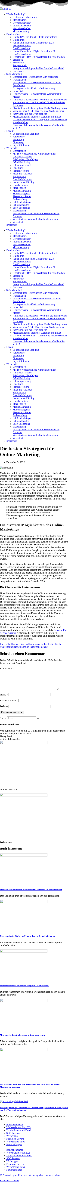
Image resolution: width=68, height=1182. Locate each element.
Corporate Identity (22, 22)
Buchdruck (18, 71)
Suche (3, 718)
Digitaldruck (19, 39)
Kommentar (7, 668)
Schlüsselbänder (21, 205)
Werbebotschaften (22, 28)
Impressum (11, 224)
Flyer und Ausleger (22, 173)
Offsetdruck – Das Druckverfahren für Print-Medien (39, 57)
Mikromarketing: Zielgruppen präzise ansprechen (22, 1035)
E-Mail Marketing (22, 162)
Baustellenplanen (14, 1124)
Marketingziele (20, 20)
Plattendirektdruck (22, 45)
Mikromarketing (21, 31)
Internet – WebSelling (23, 182)
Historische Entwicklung (25, 17)
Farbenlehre (19, 136)
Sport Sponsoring (21, 207)
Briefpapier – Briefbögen (25, 159)
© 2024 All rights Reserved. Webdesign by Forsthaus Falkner (30, 1175)
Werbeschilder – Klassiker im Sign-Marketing (35, 76)
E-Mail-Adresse (9, 700)
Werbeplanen (19, 79)
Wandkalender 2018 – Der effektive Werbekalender (38, 111)
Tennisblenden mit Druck (19, 1130)
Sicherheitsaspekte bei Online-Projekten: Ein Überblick (24, 985)
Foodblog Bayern (15, 1138)
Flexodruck (18, 62)
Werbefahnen (19, 150)
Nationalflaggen (14, 1144)
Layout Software (21, 145)
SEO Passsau (13, 1133)
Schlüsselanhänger (22, 202)
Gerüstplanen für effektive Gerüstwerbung (34, 88)
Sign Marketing (14, 74)
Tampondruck (20, 65)
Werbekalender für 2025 (18, 1127)
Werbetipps (12, 1136)
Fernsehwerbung (21, 170)
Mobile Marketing (22, 190)
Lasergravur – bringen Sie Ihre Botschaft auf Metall (38, 68)
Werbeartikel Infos (15, 1141)
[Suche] (38, 718)
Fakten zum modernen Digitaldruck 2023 (33, 42)
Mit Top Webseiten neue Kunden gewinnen (34, 153)
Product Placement (22, 25)
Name (4, 694)
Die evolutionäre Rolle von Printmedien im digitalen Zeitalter (27, 936)
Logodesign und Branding (26, 133)
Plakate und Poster (22, 196)
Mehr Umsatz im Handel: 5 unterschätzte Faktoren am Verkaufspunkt (31, 889)
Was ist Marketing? (15, 14)
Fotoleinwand (19, 176)
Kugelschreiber (20, 185)
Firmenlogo (18, 142)
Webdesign (18, 139)
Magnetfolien (19, 187)
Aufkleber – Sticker (22, 156)
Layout (9, 131)
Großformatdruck (21, 48)
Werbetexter (19, 222)
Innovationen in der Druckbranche (30, 113)
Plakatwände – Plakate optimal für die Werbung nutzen (40, 108)
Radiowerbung (20, 199)
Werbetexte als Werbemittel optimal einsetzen (35, 219)
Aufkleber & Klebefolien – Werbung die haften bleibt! (40, 99)
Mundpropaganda (21, 193)
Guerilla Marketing (22, 179)
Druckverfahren (14, 34)
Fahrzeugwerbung (22, 165)
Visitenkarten (19, 210)
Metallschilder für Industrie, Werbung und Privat (37, 116)
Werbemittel (12, 148)
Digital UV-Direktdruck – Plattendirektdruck (35, 37)
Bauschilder (19, 91)
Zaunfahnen (19, 85)
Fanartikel (18, 168)
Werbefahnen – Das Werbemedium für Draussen (37, 82)
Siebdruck (18, 59)
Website (4, 706)
